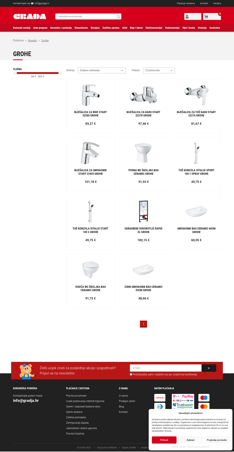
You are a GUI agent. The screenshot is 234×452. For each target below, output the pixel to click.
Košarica (215, 15)
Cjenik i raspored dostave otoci (83, 406)
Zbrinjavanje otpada (77, 422)
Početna (18, 40)
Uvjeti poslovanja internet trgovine (85, 401)
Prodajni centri (127, 401)
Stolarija (202, 27)
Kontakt (204, 3)
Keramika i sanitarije (61, 27)
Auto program (40, 27)
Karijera (217, 3)
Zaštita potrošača (76, 417)
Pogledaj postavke (217, 440)
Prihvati (164, 440)
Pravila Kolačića (75, 433)
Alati (124, 27)
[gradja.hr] (29, 16)
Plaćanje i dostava (186, 3)
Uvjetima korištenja (185, 374)
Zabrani (191, 440)
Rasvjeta (95, 27)
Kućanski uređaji (21, 27)
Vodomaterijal (172, 27)
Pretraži (118, 16)
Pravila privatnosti (76, 395)
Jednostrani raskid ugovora (81, 428)
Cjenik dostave (74, 411)
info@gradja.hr (42, 3)
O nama (123, 395)
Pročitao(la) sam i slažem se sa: (164, 374)
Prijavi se (194, 16)
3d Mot (132, 447)
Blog (121, 406)
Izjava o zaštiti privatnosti (198, 446)
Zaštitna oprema (111, 27)
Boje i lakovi (136, 27)
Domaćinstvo (81, 27)
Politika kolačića (179, 446)
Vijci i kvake (188, 27)
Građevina (214, 27)
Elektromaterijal (154, 27)
